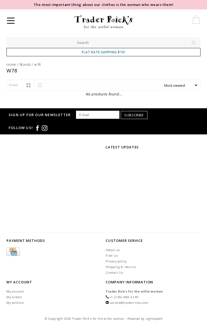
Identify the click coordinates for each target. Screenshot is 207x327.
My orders (14, 297)
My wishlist (15, 303)
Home (11, 64)
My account (15, 291)
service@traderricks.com (129, 303)
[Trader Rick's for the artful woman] (118, 21)
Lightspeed (154, 318)
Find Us (112, 255)
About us (113, 250)
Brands (25, 64)
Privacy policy (116, 261)
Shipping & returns (121, 267)
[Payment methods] (13, 252)
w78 (37, 64)
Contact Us (114, 272)
